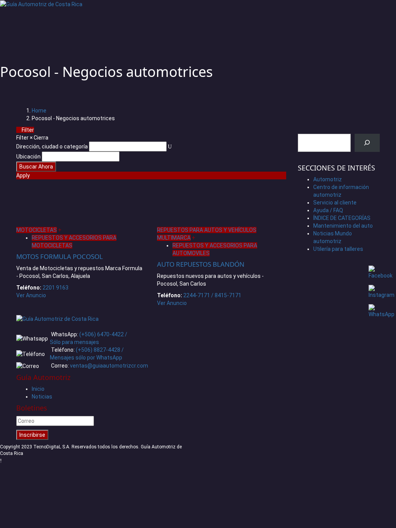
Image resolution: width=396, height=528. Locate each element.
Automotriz (327, 179)
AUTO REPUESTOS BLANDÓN (200, 264)
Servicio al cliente (335, 202)
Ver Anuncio (31, 295)
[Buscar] (367, 143)
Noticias (42, 396)
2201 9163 (55, 287)
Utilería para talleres (338, 249)
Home (39, 110)
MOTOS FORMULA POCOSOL (59, 256)
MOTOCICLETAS (36, 230)
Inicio (38, 389)
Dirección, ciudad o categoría (52, 146)
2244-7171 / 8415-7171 (212, 295)
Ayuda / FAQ (328, 210)
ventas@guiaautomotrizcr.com (109, 366)
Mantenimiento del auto (343, 226)
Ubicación (28, 156)
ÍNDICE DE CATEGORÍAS (341, 218)
